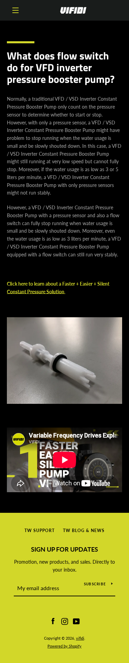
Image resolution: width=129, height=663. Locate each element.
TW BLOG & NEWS (84, 530)
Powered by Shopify (64, 646)
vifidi (80, 638)
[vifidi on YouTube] (76, 620)
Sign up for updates (64, 549)
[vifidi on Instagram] (64, 620)
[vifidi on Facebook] (53, 620)
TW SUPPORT (39, 530)
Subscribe (95, 584)
